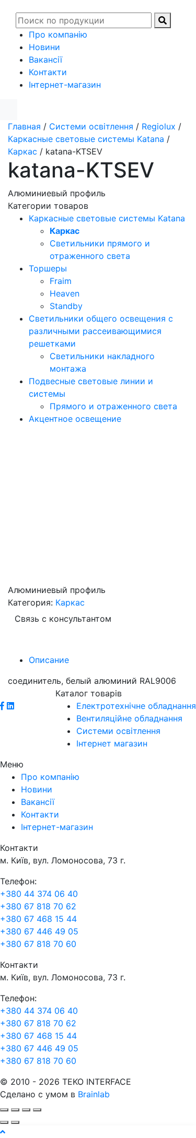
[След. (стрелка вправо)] (15, 1122)
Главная (24, 126)
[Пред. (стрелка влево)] (4, 1122)
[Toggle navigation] (181, 6)
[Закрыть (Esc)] (4, 1109)
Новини (44, 47)
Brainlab (94, 1094)
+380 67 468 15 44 (38, 919)
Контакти (48, 72)
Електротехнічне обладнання (136, 706)
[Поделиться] (15, 1109)
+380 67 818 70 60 (38, 944)
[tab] (108, 660)
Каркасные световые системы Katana (86, 139)
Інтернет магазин (111, 743)
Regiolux (159, 126)
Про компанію (58, 34)
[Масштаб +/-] (37, 1109)
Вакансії (45, 59)
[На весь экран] (26, 1109)
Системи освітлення (91, 126)
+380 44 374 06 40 (39, 893)
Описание (49, 660)
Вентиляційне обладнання (129, 718)
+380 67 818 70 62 (38, 906)
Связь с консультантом (63, 618)
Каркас (22, 151)
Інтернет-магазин (65, 84)
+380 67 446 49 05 (39, 931)
